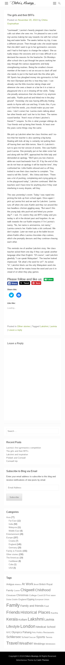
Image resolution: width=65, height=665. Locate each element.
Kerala (12, 619)
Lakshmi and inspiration (17, 454)
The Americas (12, 557)
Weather (26, 643)
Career (17, 590)
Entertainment (12, 534)
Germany (13, 547)
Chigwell (27, 590)
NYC (8, 632)
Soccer (32, 637)
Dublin (15, 599)
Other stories (23, 326)
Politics (39, 632)
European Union (42, 599)
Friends (13, 612)
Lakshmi (44, 326)
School (25, 637)
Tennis (49, 637)
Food (46, 606)
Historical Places (35, 612)
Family (13, 605)
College (33, 595)
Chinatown (11, 595)
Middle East (14, 531)
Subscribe (14, 497)
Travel (12, 643)
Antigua (10, 584)
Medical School (45, 626)
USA (11, 568)
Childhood (42, 590)
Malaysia (13, 527)
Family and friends (32, 605)
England (12, 544)
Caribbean (13, 561)
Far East (13, 521)
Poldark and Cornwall (16, 458)
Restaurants (48, 632)
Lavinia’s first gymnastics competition (23, 448)
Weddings (39, 643)
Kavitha (54, 613)
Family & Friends (14, 551)
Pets (34, 632)
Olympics (17, 632)
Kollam (22, 619)
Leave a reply (15, 330)
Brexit (36, 584)
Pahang (27, 632)
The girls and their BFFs (17, 451)
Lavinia (53, 326)
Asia (8, 517)
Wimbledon (50, 644)
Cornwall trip (12, 461)
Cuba (11, 564)
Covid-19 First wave (46, 595)
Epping (30, 599)
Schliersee (13, 637)
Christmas (22, 595)
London (27, 626)
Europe (9, 537)
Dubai (9, 599)
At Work (27, 584)
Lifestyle (13, 627)
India (11, 524)
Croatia (12, 541)
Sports (40, 637)
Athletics (18, 584)
